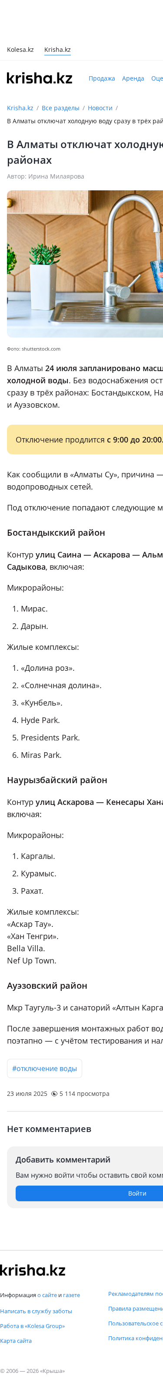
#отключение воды (44, 1068)
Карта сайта (16, 1341)
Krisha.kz (20, 108)
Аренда (133, 78)
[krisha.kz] (32, 1270)
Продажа (102, 78)
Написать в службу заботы (36, 1311)
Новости (100, 108)
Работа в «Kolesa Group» (32, 1326)
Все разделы (61, 108)
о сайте (47, 1295)
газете (71, 1295)
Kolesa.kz (20, 50)
